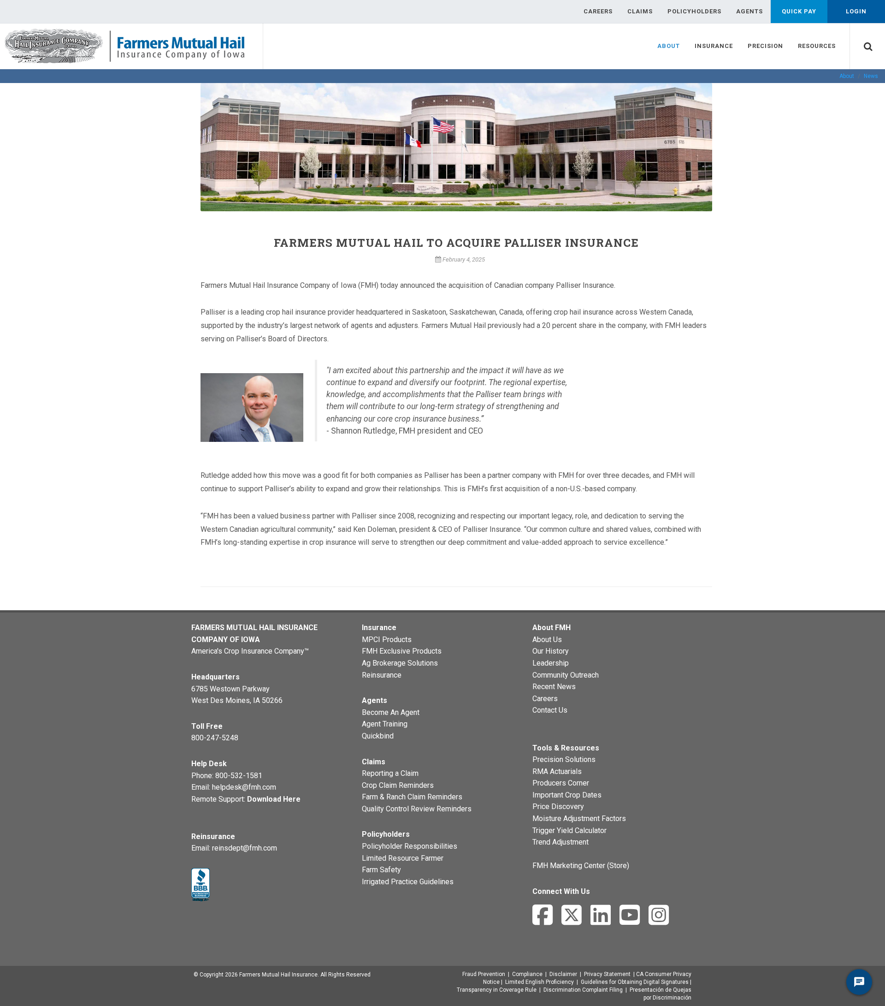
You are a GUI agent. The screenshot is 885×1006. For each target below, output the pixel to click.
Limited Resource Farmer (402, 858)
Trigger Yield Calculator (569, 830)
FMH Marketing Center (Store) (580, 865)
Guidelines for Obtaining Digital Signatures (635, 982)
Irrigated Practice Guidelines (408, 881)
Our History (550, 651)
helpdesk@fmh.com (244, 787)
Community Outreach (565, 675)
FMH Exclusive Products (402, 651)
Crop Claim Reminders (398, 785)
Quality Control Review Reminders (417, 808)
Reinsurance (381, 675)
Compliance (527, 974)
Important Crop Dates (567, 795)
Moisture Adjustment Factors (579, 818)
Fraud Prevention (483, 974)
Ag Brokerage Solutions (400, 663)
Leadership (550, 663)
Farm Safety (381, 869)
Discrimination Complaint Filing (583, 990)
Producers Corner (560, 783)
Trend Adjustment (560, 842)
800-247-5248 (214, 737)
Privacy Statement (607, 974)
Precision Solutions (564, 759)
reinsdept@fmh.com (244, 848)
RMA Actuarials (557, 771)
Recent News (554, 686)
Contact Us (549, 710)
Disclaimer (563, 974)
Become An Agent (390, 712)
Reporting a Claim (390, 773)
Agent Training (384, 724)
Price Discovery (558, 806)
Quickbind (378, 736)
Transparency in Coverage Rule (497, 990)
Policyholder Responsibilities (409, 846)
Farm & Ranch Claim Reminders (412, 796)
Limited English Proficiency (539, 982)
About (846, 76)
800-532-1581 (238, 775)
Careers (545, 698)
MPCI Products (387, 639)
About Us (547, 639)
